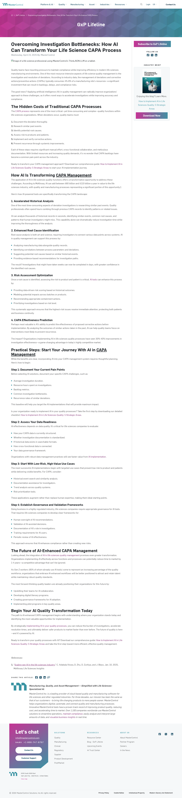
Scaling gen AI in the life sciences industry (34, 664)
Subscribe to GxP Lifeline (152, 44)
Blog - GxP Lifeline (95, 741)
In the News (125, 750)
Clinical (57, 746)
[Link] (48, 677)
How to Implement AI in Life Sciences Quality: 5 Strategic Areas (51, 414)
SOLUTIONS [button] (59, 732)
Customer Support (28, 758)
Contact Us (171, 4)
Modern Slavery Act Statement (161, 793)
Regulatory (59, 750)
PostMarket (59, 762)
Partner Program (127, 741)
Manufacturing (60, 741)
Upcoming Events (94, 746)
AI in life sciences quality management (61, 555)
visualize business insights (62, 717)
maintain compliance (72, 713)
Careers (123, 746)
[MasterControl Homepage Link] (13, 4)
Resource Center (94, 737)
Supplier (57, 754)
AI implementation (97, 456)
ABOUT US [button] (125, 732)
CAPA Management (73, 175)
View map (24, 779)
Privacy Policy (104, 793)
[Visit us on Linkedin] (172, 734)
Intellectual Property (137, 793)
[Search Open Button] (141, 4)
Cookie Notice (119, 793)
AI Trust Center (93, 750)
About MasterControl (129, 737)
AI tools (93, 279)
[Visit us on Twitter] (166, 734)
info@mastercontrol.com (27, 737)
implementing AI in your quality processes (46, 625)
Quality (57, 737)
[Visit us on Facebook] (159, 734)
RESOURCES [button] (93, 732)
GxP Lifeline (20, 15)
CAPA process (22, 111)
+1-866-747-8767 (34, 742)
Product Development (63, 758)
